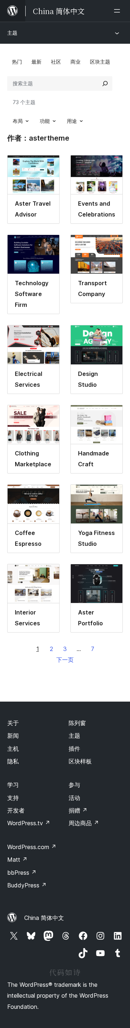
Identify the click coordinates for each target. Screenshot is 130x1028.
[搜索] (105, 83)
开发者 (16, 810)
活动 (74, 797)
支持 (13, 797)
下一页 (65, 659)
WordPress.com (31, 847)
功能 (45, 121)
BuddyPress (27, 885)
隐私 (13, 761)
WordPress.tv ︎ (28, 823)
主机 (13, 748)
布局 (18, 121)
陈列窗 (77, 723)
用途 (72, 121)
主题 (12, 33)
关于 (13, 723)
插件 (74, 748)
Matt (17, 859)
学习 (13, 784)
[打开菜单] (118, 11)
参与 (74, 784)
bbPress (21, 872)
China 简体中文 (44, 917)
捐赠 (78, 810)
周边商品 (84, 823)
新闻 (13, 735)
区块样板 (80, 761)
